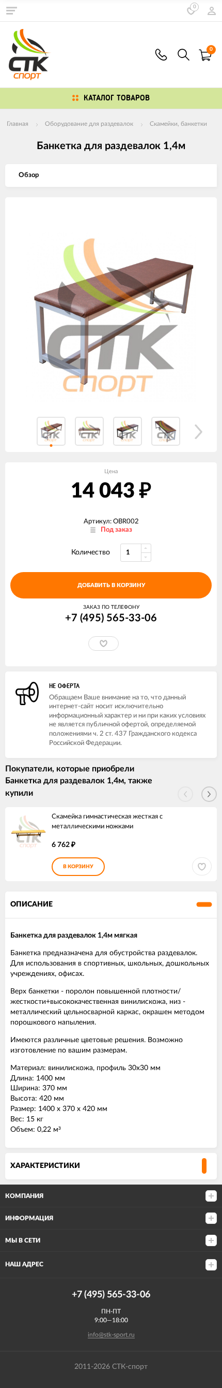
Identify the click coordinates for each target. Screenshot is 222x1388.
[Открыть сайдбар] (11, 10)
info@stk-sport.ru (111, 1335)
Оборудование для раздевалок (89, 124)
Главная (17, 124)
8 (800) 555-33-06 (161, 55)
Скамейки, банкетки (178, 124)
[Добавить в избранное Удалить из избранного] (103, 643)
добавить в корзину (111, 585)
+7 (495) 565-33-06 (111, 618)
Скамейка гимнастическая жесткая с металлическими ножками (107, 821)
